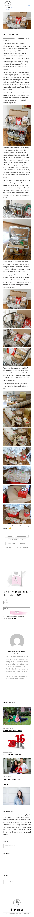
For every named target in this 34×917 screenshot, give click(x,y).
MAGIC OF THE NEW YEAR (12, 755)
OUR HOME (14, 40)
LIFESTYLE (6, 40)
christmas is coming (21, 536)
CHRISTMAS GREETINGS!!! (11, 779)
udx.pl (17, 916)
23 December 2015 (9, 776)
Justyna (21, 38)
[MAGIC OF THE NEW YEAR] (17, 741)
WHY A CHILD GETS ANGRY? (12, 731)
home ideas (23, 551)
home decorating (12, 551)
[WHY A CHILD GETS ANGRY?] (17, 716)
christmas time (13, 540)
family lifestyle (11, 543)
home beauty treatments (22, 547)
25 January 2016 (8, 728)
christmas (10, 536)
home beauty (9, 547)
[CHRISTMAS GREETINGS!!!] (17, 766)
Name (5, 606)
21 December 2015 (9, 38)
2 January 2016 (7, 752)
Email (5, 600)
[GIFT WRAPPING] (17, 641)
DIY (22, 540)
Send (17, 612)
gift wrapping (23, 543)
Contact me (13, 684)
